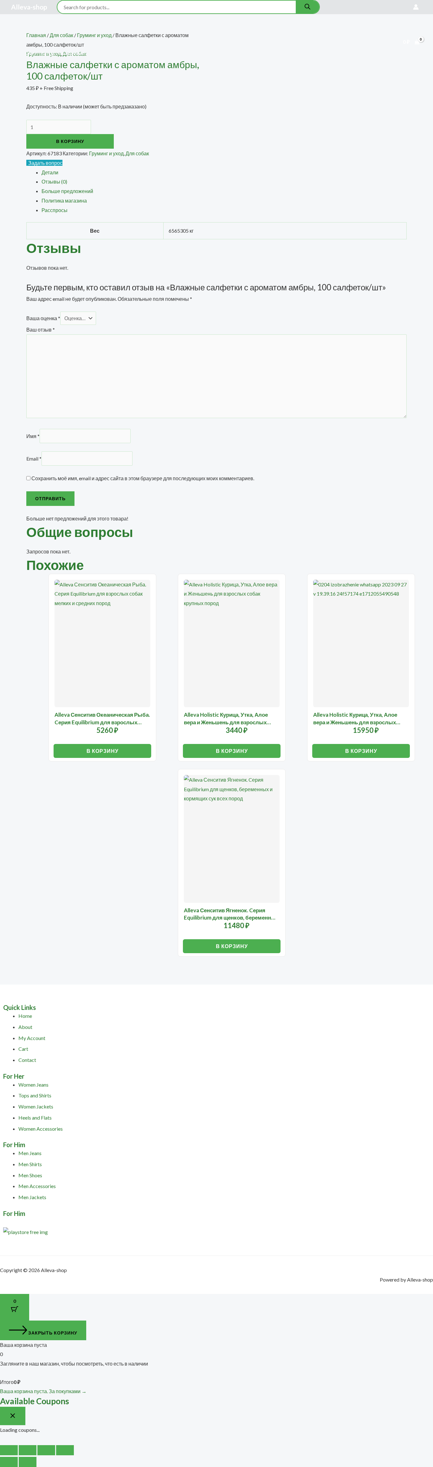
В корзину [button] (103, 751)
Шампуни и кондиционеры (200, 53)
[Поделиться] (46, 1450)
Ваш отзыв (40, 329)
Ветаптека (166, 30)
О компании (245, 30)
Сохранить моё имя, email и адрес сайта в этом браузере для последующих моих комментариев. (142, 478)
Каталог (56, 30)
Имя (33, 436)
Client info (283, 30)
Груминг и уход (106, 153)
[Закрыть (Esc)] (65, 1450)
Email (34, 459)
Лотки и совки (139, 53)
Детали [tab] (50, 172)
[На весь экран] (27, 1450)
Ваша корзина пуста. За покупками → (43, 1391)
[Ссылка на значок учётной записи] (416, 7)
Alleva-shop (29, 7)
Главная (26, 30)
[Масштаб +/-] (9, 1450)
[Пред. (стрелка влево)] (9, 1462)
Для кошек (130, 30)
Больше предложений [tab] (67, 191)
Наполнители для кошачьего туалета (64, 53)
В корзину (70, 141)
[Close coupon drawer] (12, 1416)
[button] (70, 30)
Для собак (95, 30)
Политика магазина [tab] (64, 200)
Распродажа (205, 30)
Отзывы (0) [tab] (54, 181)
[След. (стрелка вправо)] (27, 1462)
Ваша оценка (43, 318)
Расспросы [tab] (55, 210)
